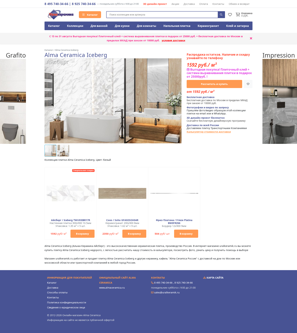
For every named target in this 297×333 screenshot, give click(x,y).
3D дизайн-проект (155, 4)
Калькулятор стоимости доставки (209, 131)
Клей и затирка (237, 26)
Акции (175, 4)
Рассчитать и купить (214, 84)
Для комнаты (146, 26)
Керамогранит (208, 26)
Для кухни (122, 26)
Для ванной (99, 26)
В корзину (82, 233)
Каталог (92, 14)
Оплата (203, 4)
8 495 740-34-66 (56, 4)
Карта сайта (214, 277)
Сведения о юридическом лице (66, 307)
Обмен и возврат (239, 4)
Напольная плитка (176, 26)
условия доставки (173, 40)
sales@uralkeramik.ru (167, 292)
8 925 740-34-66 (84, 4)
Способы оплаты (57, 292)
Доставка (189, 4)
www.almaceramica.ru (112, 287)
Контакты (218, 4)
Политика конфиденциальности (66, 302)
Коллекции (75, 26)
